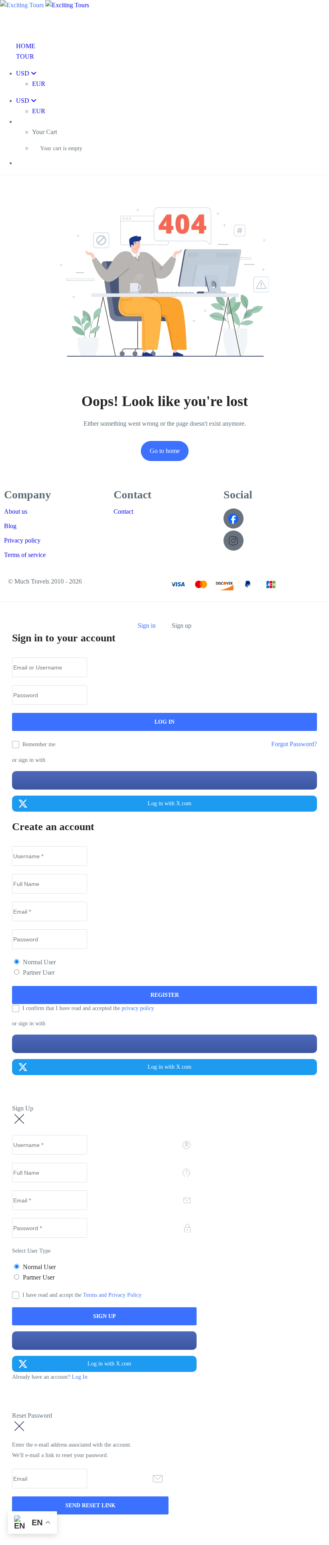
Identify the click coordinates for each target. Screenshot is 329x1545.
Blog (10, 525)
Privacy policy (22, 540)
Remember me (38, 744)
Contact (123, 511)
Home (25, 46)
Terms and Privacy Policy (112, 1295)
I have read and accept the (82, 1295)
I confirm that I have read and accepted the (88, 1008)
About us (15, 511)
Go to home (165, 450)
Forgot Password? (294, 744)
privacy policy (138, 1008)
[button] (172, 121)
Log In (79, 1377)
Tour (25, 56)
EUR (38, 83)
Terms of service (25, 554)
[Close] (16, 615)
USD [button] (23, 73)
